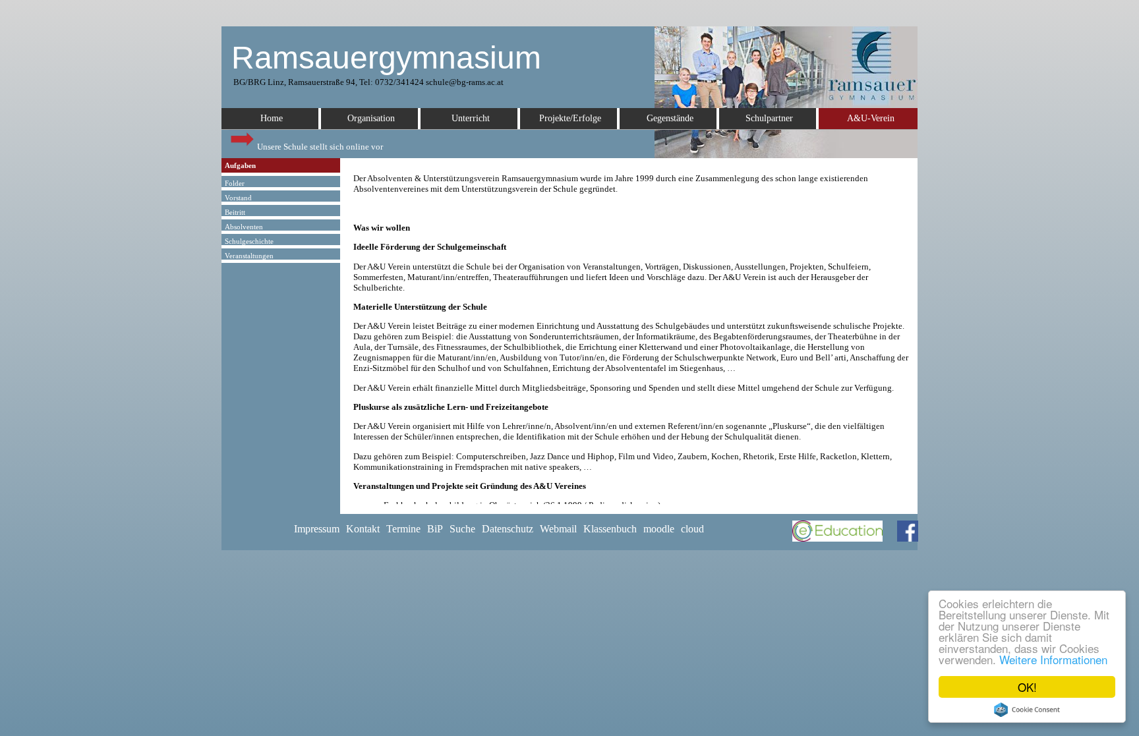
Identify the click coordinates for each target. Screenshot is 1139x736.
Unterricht (471, 118)
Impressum (316, 528)
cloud (692, 528)
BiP (435, 528)
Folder (235, 183)
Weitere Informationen (1053, 659)
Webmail (558, 528)
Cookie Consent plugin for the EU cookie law (1027, 709)
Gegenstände (670, 118)
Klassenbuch (610, 528)
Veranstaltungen (249, 256)
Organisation (371, 118)
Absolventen (244, 227)
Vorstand (238, 198)
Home (271, 118)
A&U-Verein (870, 118)
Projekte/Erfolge (570, 118)
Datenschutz (507, 528)
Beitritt (235, 212)
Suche (462, 528)
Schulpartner (769, 118)
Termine (403, 528)
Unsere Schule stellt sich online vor (319, 147)
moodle (658, 528)
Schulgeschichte (249, 241)
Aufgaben (240, 165)
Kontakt (363, 528)
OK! (1027, 687)
